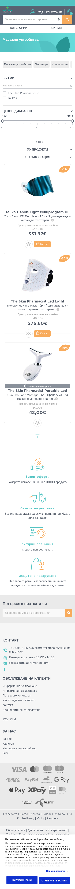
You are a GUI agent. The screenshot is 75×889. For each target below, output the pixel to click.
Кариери (8, 743)
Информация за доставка (20, 690)
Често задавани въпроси (19, 700)
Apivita (35, 814)
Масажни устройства (17, 64)
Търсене (68, 613)
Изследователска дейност (20, 748)
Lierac (24, 814)
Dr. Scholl (60, 814)
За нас (7, 739)
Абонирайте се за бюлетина (21, 710)
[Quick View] (29, 244)
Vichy (40, 818)
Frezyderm (10, 814)
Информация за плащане (20, 686)
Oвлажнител (60, 64)
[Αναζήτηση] (67, 19)
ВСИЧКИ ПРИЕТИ (22, 880)
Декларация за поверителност (47, 830)
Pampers (52, 818)
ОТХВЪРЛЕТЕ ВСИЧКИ (54, 880)
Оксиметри (41, 64)
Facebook (5, 669)
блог (5, 753)
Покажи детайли (55, 871)
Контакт (8, 705)
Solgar (47, 814)
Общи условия (15, 830)
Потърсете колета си (17, 695)
